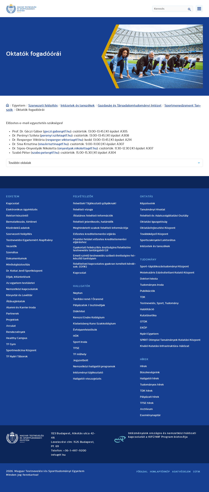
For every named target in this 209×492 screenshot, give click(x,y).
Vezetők (11, 246)
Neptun (77, 293)
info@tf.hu (58, 454)
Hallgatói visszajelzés (87, 378)
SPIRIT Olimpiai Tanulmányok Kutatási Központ (170, 340)
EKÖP (143, 327)
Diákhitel (79, 311)
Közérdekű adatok (18, 228)
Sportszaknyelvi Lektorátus (158, 240)
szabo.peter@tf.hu (45, 152)
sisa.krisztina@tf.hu (53, 144)
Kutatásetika (148, 315)
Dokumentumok (16, 258)
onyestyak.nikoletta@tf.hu (77, 148)
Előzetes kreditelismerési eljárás (94, 234)
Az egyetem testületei (20, 283)
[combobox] (172, 9)
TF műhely (79, 354)
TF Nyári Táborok (17, 356)
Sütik (196, 471)
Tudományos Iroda (152, 284)
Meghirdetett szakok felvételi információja (100, 228)
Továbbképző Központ (154, 234)
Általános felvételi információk (93, 215)
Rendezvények (15, 332)
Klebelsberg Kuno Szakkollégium (94, 323)
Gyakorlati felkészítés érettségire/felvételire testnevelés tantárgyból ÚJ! (102, 249)
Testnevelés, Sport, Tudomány (159, 303)
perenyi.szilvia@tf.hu (56, 135)
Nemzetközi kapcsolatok (22, 289)
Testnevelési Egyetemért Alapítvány (29, 240)
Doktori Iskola (149, 278)
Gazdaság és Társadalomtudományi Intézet (129, 105)
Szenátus (12, 252)
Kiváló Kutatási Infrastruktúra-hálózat (164, 346)
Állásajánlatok (15, 301)
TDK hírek (146, 390)
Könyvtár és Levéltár (19, 295)
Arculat (11, 325)
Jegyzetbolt (80, 360)
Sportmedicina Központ (21, 350)
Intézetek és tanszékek (78, 105)
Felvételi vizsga (83, 209)
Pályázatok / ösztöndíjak (89, 305)
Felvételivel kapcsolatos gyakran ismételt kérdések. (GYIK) (104, 265)
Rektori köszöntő (17, 215)
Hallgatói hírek (149, 378)
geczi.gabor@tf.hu (57, 131)
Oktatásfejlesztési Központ (157, 228)
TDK (142, 297)
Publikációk (147, 291)
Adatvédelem (181, 471)
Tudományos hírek (152, 384)
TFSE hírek (147, 403)
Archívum (146, 409)
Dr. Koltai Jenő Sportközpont (24, 270)
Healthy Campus (16, 338)
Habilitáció (147, 309)
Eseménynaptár (150, 415)
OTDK (143, 321)
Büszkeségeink (150, 372)
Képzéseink (147, 203)
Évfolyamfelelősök (85, 329)
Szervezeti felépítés (43, 105)
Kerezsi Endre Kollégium (88, 317)
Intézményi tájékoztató (88, 372)
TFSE (76, 348)
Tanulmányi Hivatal (152, 209)
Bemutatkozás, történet (21, 221)
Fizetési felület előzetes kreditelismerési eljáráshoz (99, 241)
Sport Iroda (80, 342)
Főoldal (142, 471)
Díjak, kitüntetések (18, 276)
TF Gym (11, 344)
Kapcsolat (12, 203)
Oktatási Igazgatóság (153, 221)
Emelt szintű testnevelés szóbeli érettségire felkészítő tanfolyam (104, 257)
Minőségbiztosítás (18, 264)
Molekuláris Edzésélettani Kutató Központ (167, 272)
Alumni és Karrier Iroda (21, 307)
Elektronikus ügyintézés (22, 209)
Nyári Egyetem (149, 333)
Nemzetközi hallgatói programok (94, 366)
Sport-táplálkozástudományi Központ (164, 266)
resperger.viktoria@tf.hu (64, 139)
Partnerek (12, 313)
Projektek (12, 319)
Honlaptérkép (160, 471)
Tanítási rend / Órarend (88, 299)
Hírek (143, 366)
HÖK (76, 335)
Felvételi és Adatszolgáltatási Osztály (164, 215)
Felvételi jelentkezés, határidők (93, 221)
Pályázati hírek (149, 396)
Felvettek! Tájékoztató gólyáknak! (94, 203)
